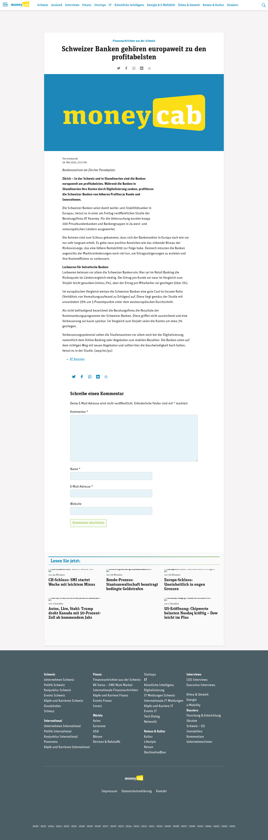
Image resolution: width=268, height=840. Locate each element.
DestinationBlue (155, 752)
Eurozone (99, 726)
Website (75, 504)
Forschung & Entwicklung (204, 715)
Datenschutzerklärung (137, 791)
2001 (232, 826)
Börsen (97, 737)
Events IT (150, 711)
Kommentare (195, 737)
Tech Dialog (152, 716)
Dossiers (232, 5)
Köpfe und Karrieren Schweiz (63, 701)
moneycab (72, 158)
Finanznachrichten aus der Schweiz (134, 41)
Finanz (86, 5)
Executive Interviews (201, 685)
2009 (168, 826)
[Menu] (5, 5)
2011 (151, 826)
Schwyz (49, 711)
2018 (97, 826)
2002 (224, 826)
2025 (43, 826)
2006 (192, 826)
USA (96, 731)
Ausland (56, 5)
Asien (96, 721)
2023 (58, 826)
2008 (176, 826)
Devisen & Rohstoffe (106, 742)
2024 (51, 826)
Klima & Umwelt (189, 5)
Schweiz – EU (196, 726)
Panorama (51, 742)
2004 (208, 826)
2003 (216, 826)
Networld (150, 722)
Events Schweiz (54, 695)
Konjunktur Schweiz (57, 690)
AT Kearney (77, 359)
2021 (74, 826)
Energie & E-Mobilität (161, 5)
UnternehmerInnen (199, 742)
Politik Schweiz (54, 685)
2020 (82, 826)
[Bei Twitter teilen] (118, 68)
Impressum (109, 791)
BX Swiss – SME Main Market (113, 685)
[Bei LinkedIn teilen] (141, 68)
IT (110, 5)
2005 (200, 826)
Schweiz (42, 5)
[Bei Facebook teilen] (126, 68)
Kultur (148, 737)
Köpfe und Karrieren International (67, 747)
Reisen (148, 747)
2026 (35, 826)
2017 (105, 826)
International (53, 721)
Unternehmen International (62, 726)
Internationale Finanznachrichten (115, 690)
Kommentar (79, 412)
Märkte (98, 715)
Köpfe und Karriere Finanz (110, 695)
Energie (192, 700)
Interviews (72, 5)
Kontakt (161, 791)
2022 (66, 826)
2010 (159, 826)
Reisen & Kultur (213, 5)
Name (75, 469)
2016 (113, 826)
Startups (100, 5)
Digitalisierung (154, 690)
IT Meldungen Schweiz (159, 695)
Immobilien (194, 731)
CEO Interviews (197, 680)
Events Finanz (102, 701)
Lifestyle (150, 742)
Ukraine (192, 721)
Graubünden (52, 706)
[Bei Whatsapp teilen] (134, 68)
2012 (144, 826)
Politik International (57, 731)
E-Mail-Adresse (81, 486)
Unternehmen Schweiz (59, 680)
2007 (184, 826)
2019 (90, 826)
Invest (97, 706)
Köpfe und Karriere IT (158, 706)
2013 (136, 826)
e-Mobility (194, 705)
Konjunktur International (61, 737)
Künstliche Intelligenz (129, 5)
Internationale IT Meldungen (163, 701)
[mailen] (149, 68)
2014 (128, 826)
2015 (121, 826)
